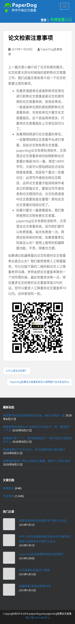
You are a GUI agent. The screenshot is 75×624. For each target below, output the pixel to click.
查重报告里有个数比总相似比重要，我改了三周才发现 (36, 461)
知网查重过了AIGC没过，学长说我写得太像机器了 (34, 449)
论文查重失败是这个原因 (34, 570)
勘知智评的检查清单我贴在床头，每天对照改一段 (34, 415)
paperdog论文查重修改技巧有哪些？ (42, 554)
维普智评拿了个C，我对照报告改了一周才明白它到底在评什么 (37, 440)
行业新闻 (8, 496)
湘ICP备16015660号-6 (37, 617)
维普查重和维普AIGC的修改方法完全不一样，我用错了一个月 (37, 428)
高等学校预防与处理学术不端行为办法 (43, 520)
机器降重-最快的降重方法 (35, 586)
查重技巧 (8, 488)
